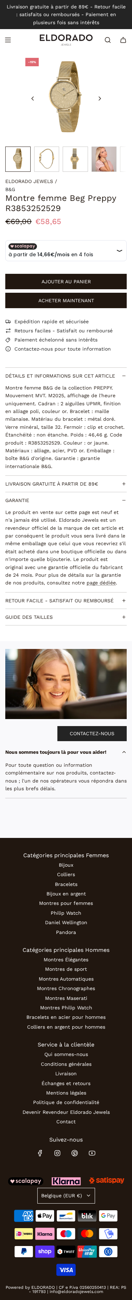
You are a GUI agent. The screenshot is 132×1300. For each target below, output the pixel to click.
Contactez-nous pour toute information (62, 349)
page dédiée (101, 582)
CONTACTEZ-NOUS (92, 733)
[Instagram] (57, 1153)
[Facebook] (40, 1153)
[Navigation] (7, 40)
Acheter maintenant (66, 300)
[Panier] (123, 40)
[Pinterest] (74, 1153)
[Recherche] (107, 40)
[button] (32, 98)
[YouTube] (92, 1153)
